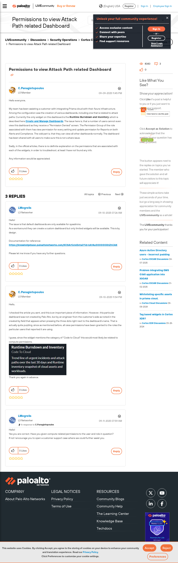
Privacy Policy (90, 552)
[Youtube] (162, 492)
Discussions (38, 39)
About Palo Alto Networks (25, 499)
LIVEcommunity (15, 39)
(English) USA (111, 6)
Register (129, 6)
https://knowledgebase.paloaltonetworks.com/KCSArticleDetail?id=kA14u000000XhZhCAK (63, 245)
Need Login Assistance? (157, 44)
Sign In (144, 6)
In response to (37, 424)
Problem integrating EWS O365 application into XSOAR (154, 274)
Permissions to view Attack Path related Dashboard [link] (39, 44)
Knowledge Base (110, 521)
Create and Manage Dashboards (44, 121)
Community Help (110, 506)
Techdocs (104, 528)
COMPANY (14, 491)
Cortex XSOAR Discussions (155, 259)
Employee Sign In (162, 6)
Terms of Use (61, 506)
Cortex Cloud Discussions (154, 303)
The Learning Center (113, 514)
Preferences (157, 556)
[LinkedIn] (150, 503)
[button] (149, 548)
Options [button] (119, 88)
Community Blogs (110, 499)
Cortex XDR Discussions (154, 323)
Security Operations (63, 39)
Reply (116, 172)
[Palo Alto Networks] (27, 481)
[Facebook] (162, 503)
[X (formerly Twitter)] (150, 492)
